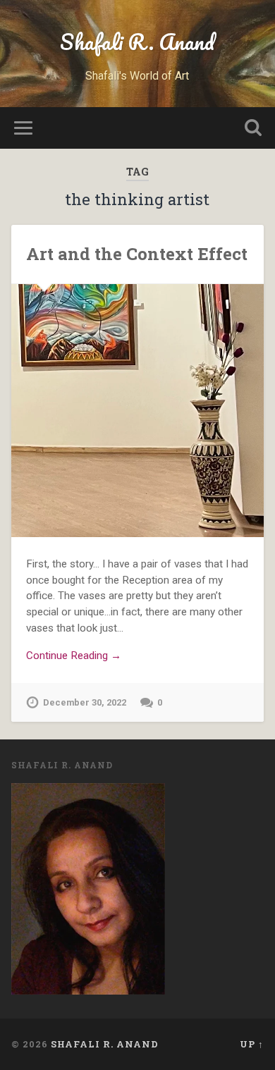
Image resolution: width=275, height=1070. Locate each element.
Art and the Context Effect (137, 253)
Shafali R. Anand (137, 42)
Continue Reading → (73, 655)
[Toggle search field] (253, 128)
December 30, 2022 (84, 702)
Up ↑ (252, 1044)
